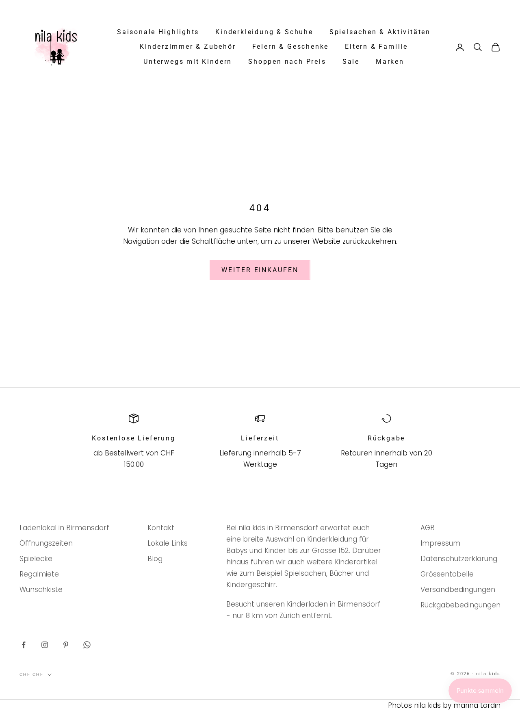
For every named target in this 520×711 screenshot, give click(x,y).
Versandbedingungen (457, 589)
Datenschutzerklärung (458, 559)
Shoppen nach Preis (287, 61)
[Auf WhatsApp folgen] (87, 645)
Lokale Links (167, 543)
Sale (351, 61)
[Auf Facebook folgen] (24, 645)
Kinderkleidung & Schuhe (264, 32)
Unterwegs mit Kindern (187, 61)
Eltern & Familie (376, 46)
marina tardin (476, 705)
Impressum (440, 543)
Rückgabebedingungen (460, 605)
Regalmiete (39, 574)
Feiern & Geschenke (290, 46)
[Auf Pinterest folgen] (66, 645)
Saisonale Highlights (158, 32)
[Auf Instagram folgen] (45, 645)
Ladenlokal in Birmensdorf (64, 528)
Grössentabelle (447, 574)
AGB (427, 528)
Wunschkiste (41, 589)
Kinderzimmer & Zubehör (188, 46)
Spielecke (36, 559)
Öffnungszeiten (46, 543)
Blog (154, 559)
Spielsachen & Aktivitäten (380, 32)
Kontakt (160, 528)
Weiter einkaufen (259, 270)
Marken (390, 61)
